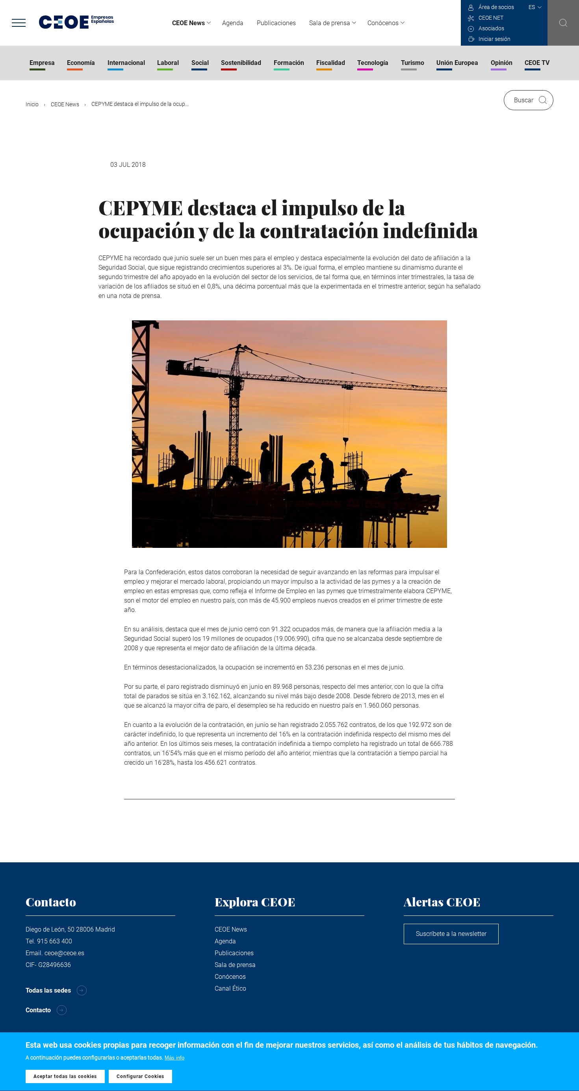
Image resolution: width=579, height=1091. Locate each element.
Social (200, 63)
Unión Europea (457, 63)
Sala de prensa (329, 23)
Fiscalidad (330, 63)
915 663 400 (54, 941)
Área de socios (496, 7)
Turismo (412, 63)
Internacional (126, 63)
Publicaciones (276, 23)
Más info (174, 1058)
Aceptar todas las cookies (65, 1076)
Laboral (168, 63)
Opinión (501, 63)
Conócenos (383, 23)
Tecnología (372, 63)
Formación (289, 63)
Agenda (232, 23)
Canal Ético (230, 988)
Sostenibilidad (241, 63)
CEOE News (188, 23)
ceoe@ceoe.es (64, 953)
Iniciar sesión (494, 39)
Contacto (38, 1010)
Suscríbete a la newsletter (451, 934)
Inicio (32, 104)
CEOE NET (491, 18)
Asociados (491, 28)
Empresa (42, 63)
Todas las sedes (48, 990)
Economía (81, 63)
